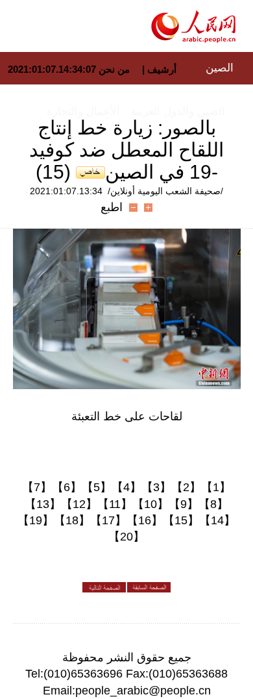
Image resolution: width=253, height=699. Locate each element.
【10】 (150, 504)
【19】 (36, 520)
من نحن (114, 69)
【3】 (156, 487)
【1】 (216, 487)
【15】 (181, 520)
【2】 (186, 487)
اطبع (112, 207)
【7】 (37, 487)
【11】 (114, 504)
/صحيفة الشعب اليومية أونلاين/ (165, 191)
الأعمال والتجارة (83, 111)
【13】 (43, 504)
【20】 (126, 536)
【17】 (108, 520)
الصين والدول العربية (177, 111)
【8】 (213, 504)
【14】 (217, 520)
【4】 (126, 487)
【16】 (144, 520)
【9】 (184, 504)
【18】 (72, 520)
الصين (220, 68)
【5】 (97, 487)
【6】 (67, 487)
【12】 (79, 504)
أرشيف (160, 69)
